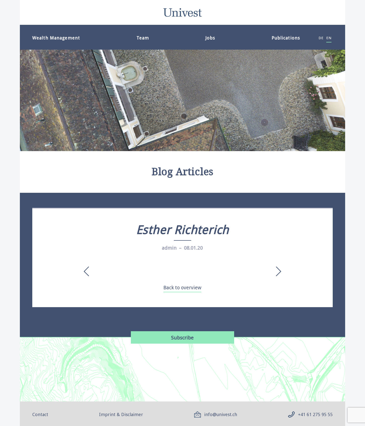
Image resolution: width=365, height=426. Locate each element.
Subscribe (182, 338)
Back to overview (182, 288)
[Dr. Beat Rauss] (88, 271)
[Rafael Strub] (277, 271)
